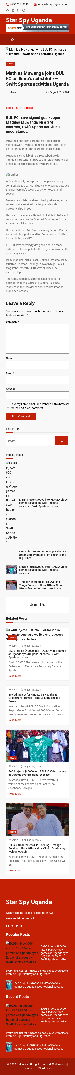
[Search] (61, 440)
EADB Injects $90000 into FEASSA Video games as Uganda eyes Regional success (43, 570)
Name (10, 358)
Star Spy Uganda (29, 20)
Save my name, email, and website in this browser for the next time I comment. (40, 406)
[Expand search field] (12, 39)
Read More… (15, 676)
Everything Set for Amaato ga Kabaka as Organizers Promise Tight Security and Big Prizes (43, 555)
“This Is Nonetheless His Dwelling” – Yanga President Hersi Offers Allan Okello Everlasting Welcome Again (41, 585)
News (10, 63)
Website (10, 388)
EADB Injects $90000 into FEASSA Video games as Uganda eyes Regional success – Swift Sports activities (43, 503)
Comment (12, 321)
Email (10, 373)
